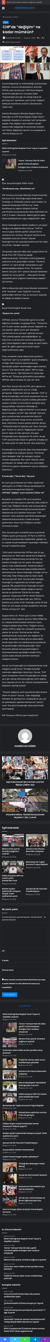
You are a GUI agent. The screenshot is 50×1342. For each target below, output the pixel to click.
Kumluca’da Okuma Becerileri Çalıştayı (35, 850)
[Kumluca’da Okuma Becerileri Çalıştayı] (37, 840)
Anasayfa (8, 17)
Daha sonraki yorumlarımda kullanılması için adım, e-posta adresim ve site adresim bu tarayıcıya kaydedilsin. (24, 983)
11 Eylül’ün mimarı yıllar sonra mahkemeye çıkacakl (32, 1061)
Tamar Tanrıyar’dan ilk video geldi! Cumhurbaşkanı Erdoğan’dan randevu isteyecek (33, 163)
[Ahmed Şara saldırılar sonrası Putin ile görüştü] (10, 1116)
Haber (15, 17)
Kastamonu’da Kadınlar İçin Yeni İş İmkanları (32, 1187)
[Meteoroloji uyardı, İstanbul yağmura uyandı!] (13, 840)
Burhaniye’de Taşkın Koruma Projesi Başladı (37, 863)
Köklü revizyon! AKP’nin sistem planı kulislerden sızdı (12, 878)
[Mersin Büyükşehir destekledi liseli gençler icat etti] (10, 1086)
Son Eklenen (25, 1006)
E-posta (6, 960)
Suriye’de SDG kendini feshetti (33, 1175)
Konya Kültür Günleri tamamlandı (18, 1149)
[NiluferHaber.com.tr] (25, 7)
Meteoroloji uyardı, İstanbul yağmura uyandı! (24, 2)
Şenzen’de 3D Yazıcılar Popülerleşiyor (36, 889)
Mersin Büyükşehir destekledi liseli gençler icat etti (32, 1084)
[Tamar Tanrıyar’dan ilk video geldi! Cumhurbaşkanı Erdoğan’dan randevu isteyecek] (9, 163)
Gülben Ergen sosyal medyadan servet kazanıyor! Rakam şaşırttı (21, 1125)
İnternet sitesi (7, 970)
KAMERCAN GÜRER (13, 38)
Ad (4, 951)
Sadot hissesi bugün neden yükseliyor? (21, 1156)
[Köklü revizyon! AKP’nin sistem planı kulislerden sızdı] (13, 867)
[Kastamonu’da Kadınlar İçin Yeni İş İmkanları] (10, 1190)
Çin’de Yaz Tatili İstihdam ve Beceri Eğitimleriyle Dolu (32, 1199)
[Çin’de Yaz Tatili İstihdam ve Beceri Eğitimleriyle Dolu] (10, 1201)
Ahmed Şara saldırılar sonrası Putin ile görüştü (33, 1113)
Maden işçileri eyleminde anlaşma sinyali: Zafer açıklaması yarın (11, 892)
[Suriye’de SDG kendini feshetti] (10, 1178)
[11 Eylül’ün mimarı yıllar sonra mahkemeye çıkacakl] (10, 1063)
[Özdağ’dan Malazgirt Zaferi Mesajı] (10, 1167)
